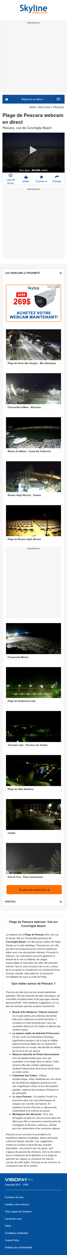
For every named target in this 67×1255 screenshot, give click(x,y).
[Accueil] (7, 99)
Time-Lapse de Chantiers (18, 1211)
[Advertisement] (33, 58)
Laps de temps (10, 181)
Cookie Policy (12, 1240)
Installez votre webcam (17, 1204)
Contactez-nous (13, 1218)
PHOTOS (10, 901)
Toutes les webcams (33, 889)
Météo (26, 181)
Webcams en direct (32, 99)
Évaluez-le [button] (41, 181)
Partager (56, 181)
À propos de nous (14, 1197)
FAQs (8, 1225)
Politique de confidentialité (18, 1247)
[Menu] (58, 99)
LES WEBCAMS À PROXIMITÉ (22, 273)
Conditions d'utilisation (16, 1233)
